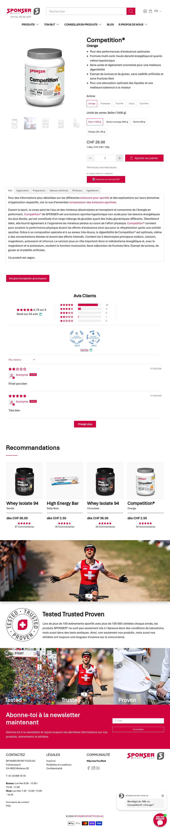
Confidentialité (54, 768)
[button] (158, 11)
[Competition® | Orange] (44, 75)
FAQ (8, 805)
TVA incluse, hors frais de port (102, 167)
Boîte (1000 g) (94, 121)
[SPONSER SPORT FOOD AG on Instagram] (93, 769)
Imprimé (50, 760)
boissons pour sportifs (94, 198)
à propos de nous (131, 24)
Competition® (32, 214)
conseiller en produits (80, 24)
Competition (135, 223)
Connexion (138, 729)
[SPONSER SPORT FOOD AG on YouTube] (98, 769)
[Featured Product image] (24, 480)
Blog (110, 24)
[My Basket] (150, 11)
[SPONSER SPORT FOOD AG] (23, 11)
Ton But (49, 24)
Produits (28, 24)
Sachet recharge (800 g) (117, 121)
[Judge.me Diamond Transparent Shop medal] (93, 337)
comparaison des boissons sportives (92, 202)
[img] (17, 369)
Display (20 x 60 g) (96, 131)
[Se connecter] (144, 11)
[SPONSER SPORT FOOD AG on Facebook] (88, 769)
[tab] (10, 190)
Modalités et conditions (58, 764)
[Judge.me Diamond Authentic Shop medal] (76, 337)
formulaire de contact (17, 802)
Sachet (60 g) (139, 121)
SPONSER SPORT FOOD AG (88, 816)
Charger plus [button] (85, 424)
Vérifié (84, 350)
